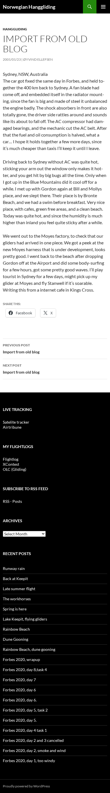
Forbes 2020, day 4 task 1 (25, 730)
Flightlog (10, 459)
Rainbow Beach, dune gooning (29, 649)
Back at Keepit (15, 578)
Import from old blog (21, 348)
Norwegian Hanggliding (29, 7)
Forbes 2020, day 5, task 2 (25, 710)
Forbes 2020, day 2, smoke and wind (34, 750)
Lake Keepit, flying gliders (25, 619)
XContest (11, 464)
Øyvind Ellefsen (38, 59)
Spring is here (15, 608)
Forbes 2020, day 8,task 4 (25, 669)
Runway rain (14, 568)
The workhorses (17, 598)
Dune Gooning (15, 639)
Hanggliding (15, 29)
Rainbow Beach (16, 629)
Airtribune (12, 427)
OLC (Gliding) (14, 469)
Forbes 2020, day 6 (19, 689)
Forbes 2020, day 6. (20, 699)
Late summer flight (19, 588)
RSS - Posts (12, 501)
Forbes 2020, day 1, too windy (29, 760)
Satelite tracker (16, 422)
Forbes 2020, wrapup (21, 659)
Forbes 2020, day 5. (20, 720)
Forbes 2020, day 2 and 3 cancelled (33, 740)
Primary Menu (103, 6)
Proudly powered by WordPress (26, 786)
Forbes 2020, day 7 (19, 679)
